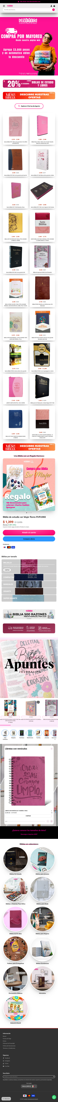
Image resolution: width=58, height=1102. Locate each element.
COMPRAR (7, 570)
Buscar (4, 1036)
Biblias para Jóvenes (42, 861)
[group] (28, 784)
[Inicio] (10, 6)
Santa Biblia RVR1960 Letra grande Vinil (15, 258)
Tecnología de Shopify (33, 1099)
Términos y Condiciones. (9, 1048)
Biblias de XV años (15, 920)
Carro (54, 6)
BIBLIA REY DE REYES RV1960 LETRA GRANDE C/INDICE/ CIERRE (15, 226)
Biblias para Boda (42, 890)
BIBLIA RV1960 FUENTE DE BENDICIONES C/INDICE (15, 422)
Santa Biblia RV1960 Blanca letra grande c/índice (42, 161)
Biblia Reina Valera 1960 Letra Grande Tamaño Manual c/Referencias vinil (42, 129)
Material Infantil (15, 1010)
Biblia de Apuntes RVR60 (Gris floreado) (42, 258)
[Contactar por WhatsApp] (54, 1097)
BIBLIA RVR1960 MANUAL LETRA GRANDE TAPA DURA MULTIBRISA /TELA (15, 324)
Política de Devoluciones (9, 1046)
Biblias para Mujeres (42, 920)
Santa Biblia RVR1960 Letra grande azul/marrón (15, 161)
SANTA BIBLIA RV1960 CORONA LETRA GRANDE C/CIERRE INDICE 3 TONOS (42, 226)
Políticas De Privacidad (8, 1043)
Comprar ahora (29, 539)
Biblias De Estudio (15, 861)
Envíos (4, 1041)
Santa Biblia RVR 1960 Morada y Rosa (15, 193)
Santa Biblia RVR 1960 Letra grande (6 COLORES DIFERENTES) (15, 129)
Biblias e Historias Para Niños (15, 890)
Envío (13, 527)
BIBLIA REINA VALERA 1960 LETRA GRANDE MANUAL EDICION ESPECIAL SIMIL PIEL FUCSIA (15, 291)
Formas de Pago (7, 1038)
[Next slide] (51, 821)
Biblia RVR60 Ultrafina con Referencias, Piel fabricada (42, 291)
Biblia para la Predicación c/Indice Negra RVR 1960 (42, 389)
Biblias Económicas (42, 950)
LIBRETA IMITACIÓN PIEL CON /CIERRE (15, 389)
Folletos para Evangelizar (15, 950)
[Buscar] (53, 9)
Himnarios (42, 980)
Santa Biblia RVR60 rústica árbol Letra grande (15, 357)
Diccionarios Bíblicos (15, 980)
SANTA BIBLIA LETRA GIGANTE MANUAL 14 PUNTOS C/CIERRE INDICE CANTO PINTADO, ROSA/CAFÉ (42, 422)
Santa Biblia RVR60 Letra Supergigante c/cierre (42, 357)
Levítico (26, 1099)
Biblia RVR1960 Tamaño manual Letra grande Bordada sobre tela (42, 324)
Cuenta (51, 6)
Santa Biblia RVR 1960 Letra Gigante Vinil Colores (42, 193)
